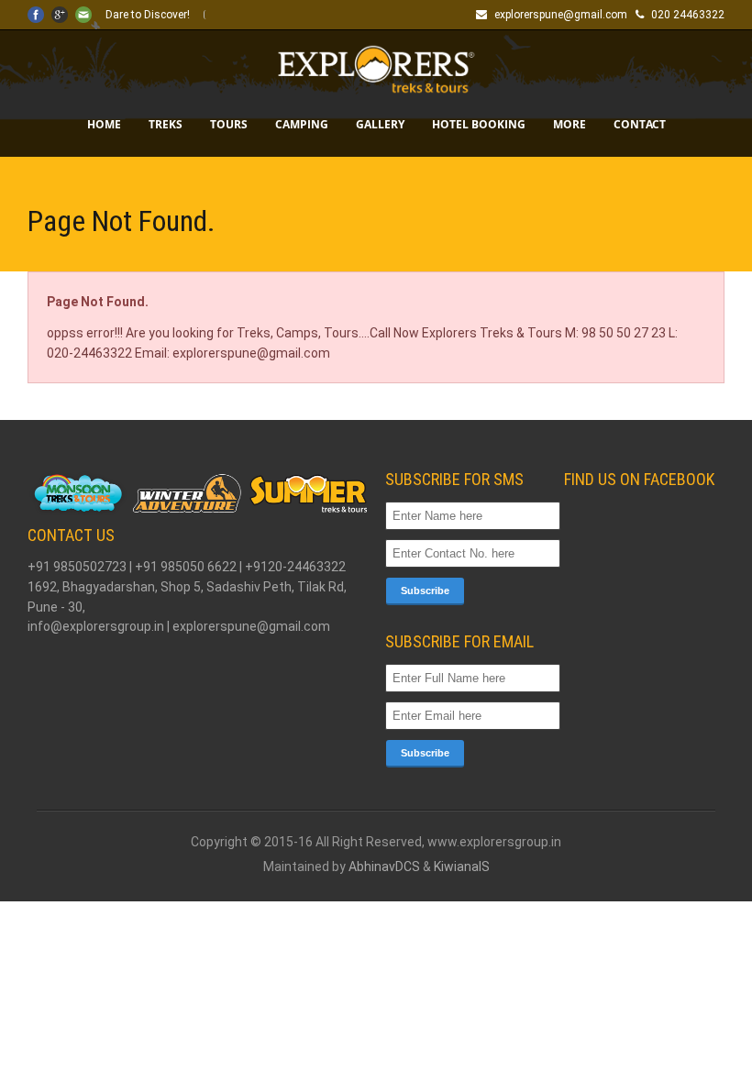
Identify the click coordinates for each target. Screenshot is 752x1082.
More (569, 124)
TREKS (165, 124)
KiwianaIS (462, 866)
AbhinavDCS (384, 866)
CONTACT (640, 124)
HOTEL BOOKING (478, 124)
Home (104, 124)
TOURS (229, 124)
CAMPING (301, 124)
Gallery (380, 124)
